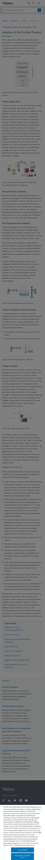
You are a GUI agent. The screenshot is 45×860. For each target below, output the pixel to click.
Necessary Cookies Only (22, 856)
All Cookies (22, 850)
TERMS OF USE (8, 845)
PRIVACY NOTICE (30, 843)
